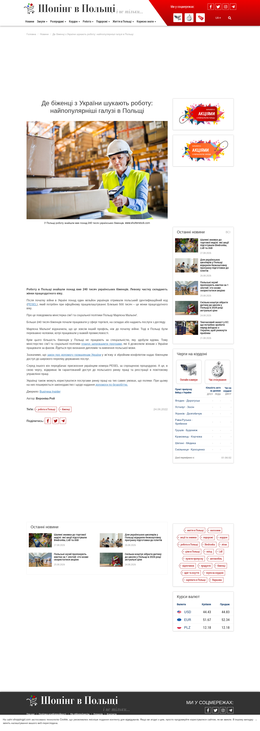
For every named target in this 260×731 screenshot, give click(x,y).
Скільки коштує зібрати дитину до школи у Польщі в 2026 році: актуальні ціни (143, 556)
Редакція (98, 714)
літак (224, 544)
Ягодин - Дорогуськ (187, 400)
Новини (29, 21)
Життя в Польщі (122, 21)
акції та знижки (188, 537)
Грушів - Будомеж (186, 430)
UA (217, 17)
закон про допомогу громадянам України (74, 355)
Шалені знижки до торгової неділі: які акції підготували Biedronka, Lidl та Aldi (70, 537)
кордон (223, 537)
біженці (66, 409)
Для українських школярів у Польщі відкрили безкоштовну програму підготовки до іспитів (143, 537)
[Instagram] (226, 7)
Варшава (217, 580)
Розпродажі (57, 21)
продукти (206, 565)
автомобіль (216, 558)
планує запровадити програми (101, 344)
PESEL (32, 304)
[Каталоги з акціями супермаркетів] (200, 17)
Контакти (112, 714)
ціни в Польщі (192, 551)
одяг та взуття (191, 572)
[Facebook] (211, 7)
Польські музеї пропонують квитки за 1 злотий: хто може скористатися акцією (71, 556)
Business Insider (50, 391)
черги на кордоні (214, 572)
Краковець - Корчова (188, 436)
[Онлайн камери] (177, 17)
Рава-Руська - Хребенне (183, 421)
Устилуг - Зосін (184, 407)
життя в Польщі (195, 530)
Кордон (73, 21)
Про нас (31, 714)
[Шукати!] (229, 18)
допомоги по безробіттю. (112, 384)
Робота (87, 21)
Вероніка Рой (45, 398)
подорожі (208, 537)
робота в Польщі (46, 409)
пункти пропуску (194, 558)
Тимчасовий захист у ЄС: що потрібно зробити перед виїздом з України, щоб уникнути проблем (214, 327)
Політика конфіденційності (52, 714)
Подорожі (102, 21)
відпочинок (188, 565)
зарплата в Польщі (196, 580)
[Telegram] (233, 7)
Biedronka (210, 544)
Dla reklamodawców (79, 714)
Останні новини (191, 231)
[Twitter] (218, 7)
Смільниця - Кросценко (190, 449)
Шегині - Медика (185, 443)
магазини (215, 530)
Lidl (220, 551)
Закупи (41, 21)
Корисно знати (145, 21)
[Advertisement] (130, 67)
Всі (228, 232)
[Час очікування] (189, 17)
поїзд (209, 551)
